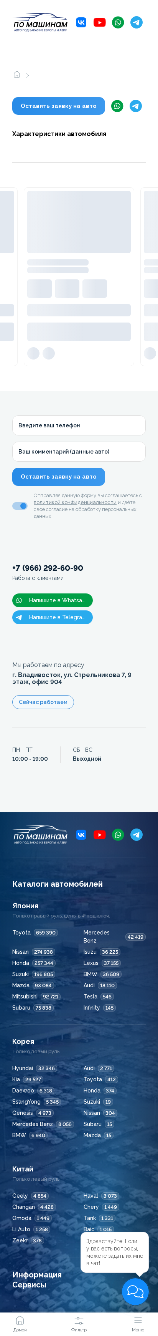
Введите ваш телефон (49, 425)
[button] (135, 1291)
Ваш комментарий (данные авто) (63, 452)
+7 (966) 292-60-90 (47, 572)
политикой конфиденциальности (75, 502)
